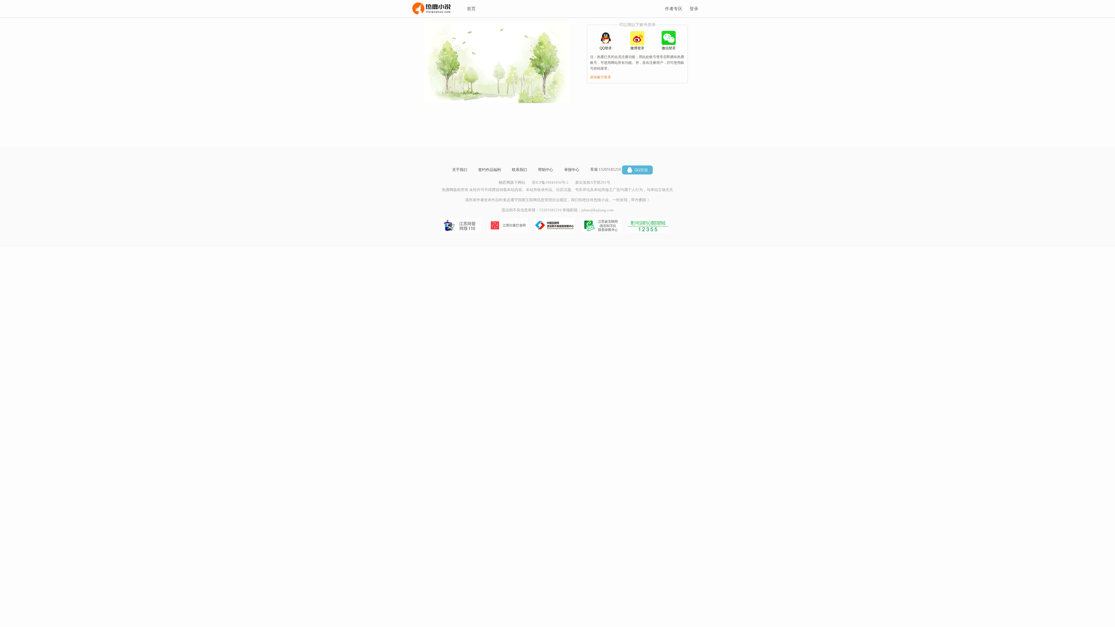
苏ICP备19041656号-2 (550, 182)
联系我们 (519, 169)
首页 (471, 8)
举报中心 (571, 169)
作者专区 (673, 8)
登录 (694, 8)
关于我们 (459, 169)
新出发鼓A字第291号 (592, 182)
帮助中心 (545, 169)
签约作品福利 (489, 169)
